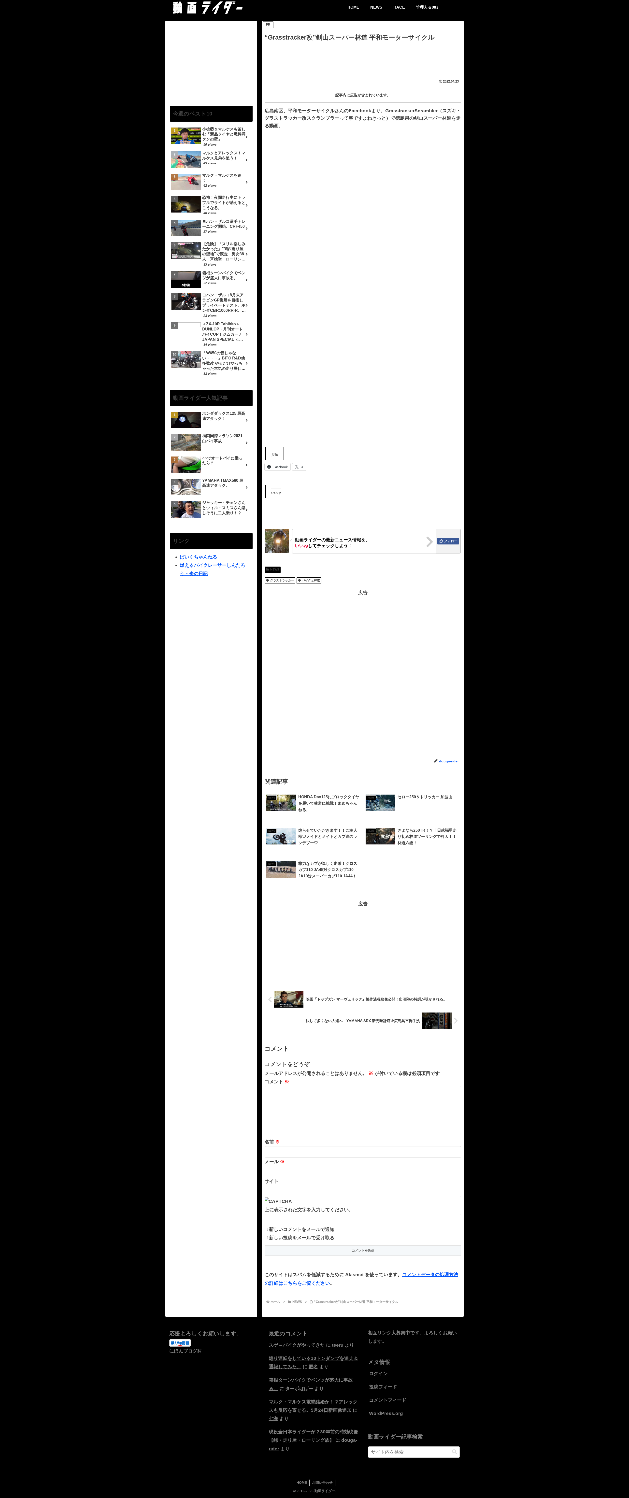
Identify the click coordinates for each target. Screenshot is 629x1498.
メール (275, 1161)
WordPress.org (386, 1413)
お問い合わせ (322, 1482)
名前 (272, 1141)
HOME (302, 1482)
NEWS (274, 569)
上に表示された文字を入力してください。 (309, 1209)
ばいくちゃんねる (198, 556)
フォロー (450, 541)
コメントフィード (387, 1400)
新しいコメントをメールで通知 (301, 1229)
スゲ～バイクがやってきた (297, 1345)
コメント (277, 1081)
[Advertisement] (363, 56)
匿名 (313, 1366)
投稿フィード (383, 1386)
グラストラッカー (282, 580)
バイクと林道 (311, 580)
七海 (273, 1418)
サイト (272, 1181)
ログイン (378, 1373)
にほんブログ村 (185, 1351)
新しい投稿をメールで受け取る (301, 1237)
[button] (454, 1452)
